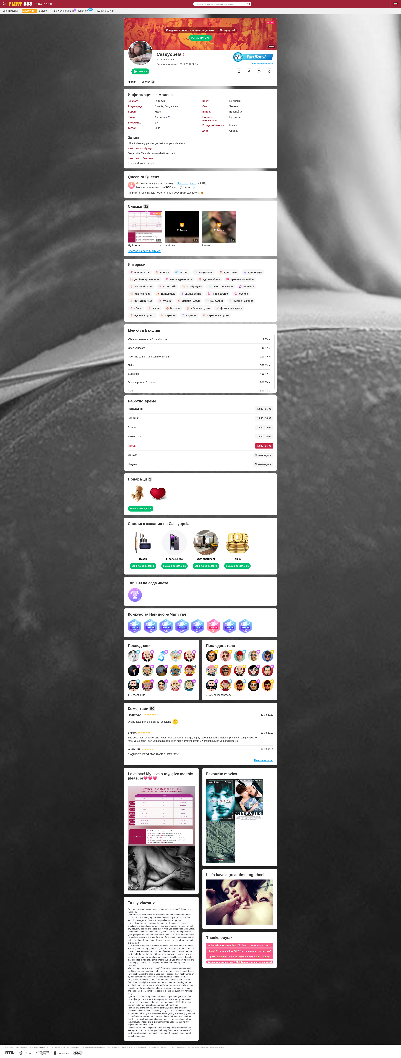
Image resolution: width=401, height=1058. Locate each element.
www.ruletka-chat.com (43, 1047)
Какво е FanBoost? (262, 63)
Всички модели (11, 11)
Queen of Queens (186, 183)
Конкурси (83, 11)
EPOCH (65, 1047)
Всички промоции (64, 11)
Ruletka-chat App (104, 11)
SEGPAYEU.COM (77, 1047)
